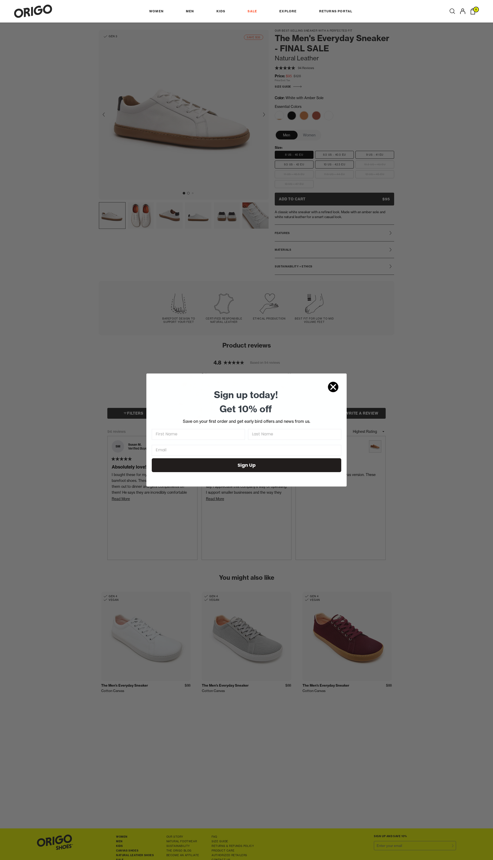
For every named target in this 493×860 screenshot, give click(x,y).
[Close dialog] (333, 387)
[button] (452, 11)
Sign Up (247, 465)
